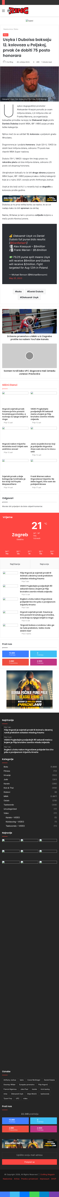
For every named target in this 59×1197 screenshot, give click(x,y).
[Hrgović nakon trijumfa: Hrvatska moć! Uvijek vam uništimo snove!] (15, 434)
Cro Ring (9, 62)
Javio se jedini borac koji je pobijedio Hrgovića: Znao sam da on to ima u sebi (43, 447)
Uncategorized (10, 809)
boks (19, 291)
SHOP (53, 1179)
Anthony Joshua (10, 1080)
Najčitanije (15, 564)
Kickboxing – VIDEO (15, 821)
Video (6, 813)
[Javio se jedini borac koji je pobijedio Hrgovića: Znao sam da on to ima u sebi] (44, 434)
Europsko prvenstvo (26, 1085)
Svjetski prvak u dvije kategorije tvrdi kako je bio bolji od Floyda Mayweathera (14, 480)
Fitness (7, 771)
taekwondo (45, 1094)
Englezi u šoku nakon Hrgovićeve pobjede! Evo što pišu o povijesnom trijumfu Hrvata (37, 602)
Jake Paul (24, 1089)
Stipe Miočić (32, 1094)
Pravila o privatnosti (29, 1179)
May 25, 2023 (15, 278)
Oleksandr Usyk (29, 297)
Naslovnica (8, 29)
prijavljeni (16, 506)
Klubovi (7, 792)
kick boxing (45, 1089)
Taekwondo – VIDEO (15, 826)
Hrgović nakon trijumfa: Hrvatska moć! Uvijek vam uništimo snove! (15, 446)
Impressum (44, 1179)
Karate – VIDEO (13, 817)
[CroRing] (18, 11)
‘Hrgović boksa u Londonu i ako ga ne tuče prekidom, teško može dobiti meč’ (37, 628)
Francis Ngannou (10, 1089)
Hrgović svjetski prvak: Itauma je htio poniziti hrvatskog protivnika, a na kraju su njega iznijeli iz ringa (15, 414)
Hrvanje (7, 775)
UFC (17, 1098)
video (25, 1098)
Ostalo (6, 800)
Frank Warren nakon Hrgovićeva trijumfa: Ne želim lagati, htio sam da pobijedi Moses (43, 480)
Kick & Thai (9, 788)
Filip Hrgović (43, 1085)
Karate (7, 784)
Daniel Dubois (36, 291)
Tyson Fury (8, 1098)
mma (5, 1094)
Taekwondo (9, 805)
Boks (16, 29)
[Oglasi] (29, 20)
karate (34, 1089)
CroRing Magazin (47, 1174)
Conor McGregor (33, 1080)
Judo (6, 779)
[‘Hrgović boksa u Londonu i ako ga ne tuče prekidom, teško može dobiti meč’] (10, 629)
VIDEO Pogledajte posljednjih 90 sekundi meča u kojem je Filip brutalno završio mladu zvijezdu (42, 414)
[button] (29, 84)
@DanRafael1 (18, 243)
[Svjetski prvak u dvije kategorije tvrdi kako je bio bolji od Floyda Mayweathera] (15, 466)
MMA (6, 796)
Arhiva (16, 1179)
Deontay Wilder (9, 1085)
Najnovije (44, 564)
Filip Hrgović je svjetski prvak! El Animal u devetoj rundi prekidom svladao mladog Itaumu (36, 575)
